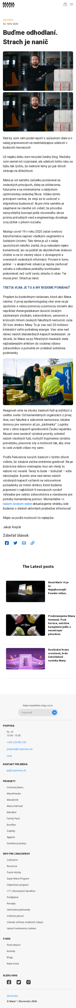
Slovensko (12, 996)
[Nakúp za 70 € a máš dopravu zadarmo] (65, 5)
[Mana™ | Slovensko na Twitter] (19, 982)
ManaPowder (14, 793)
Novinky (11, 951)
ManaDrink (12, 800)
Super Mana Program (18, 878)
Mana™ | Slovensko (20, 1001)
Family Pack (13, 818)
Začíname (12, 860)
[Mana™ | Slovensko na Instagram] (28, 982)
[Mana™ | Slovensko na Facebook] (9, 982)
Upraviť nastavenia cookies (21, 928)
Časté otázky (14, 872)
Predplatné (12, 897)
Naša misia (13, 963)
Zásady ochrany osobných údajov (25, 922)
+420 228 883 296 (16, 742)
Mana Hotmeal (15, 806)
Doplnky (11, 831)
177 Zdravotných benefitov (21, 891)
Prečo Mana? (13, 945)
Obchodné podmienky (18, 909)
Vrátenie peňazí (15, 916)
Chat (9, 756)
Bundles (11, 824)
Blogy (10, 957)
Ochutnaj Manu (15, 787)
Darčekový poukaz (16, 843)
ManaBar (12, 812)
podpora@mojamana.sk (20, 749)
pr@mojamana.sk (16, 770)
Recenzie (12, 866)
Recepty (11, 903)
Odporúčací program (18, 885)
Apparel (11, 837)
